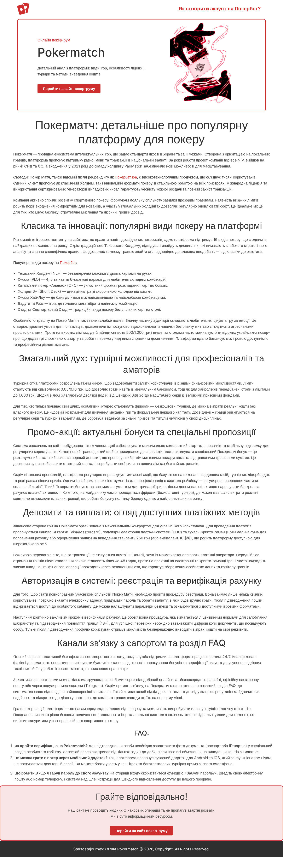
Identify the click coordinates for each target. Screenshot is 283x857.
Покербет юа (126, 177)
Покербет (68, 262)
